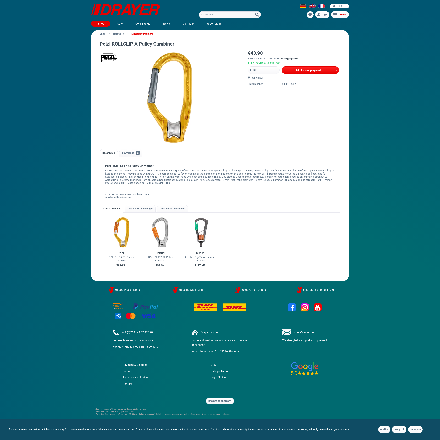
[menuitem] (230, 14)
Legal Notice (218, 377)
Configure (415, 429)
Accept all (399, 429)
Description (108, 153)
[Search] (257, 14)
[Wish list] (310, 14)
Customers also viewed (172, 208)
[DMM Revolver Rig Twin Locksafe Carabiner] (200, 232)
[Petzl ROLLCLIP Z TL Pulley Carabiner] (161, 232)
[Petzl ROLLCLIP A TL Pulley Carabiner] (121, 232)
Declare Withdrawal (220, 401)
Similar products (111, 208)
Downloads (130, 153)
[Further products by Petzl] (108, 58)
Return (127, 371)
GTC (213, 364)
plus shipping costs (289, 58)
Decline (384, 429)
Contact (127, 384)
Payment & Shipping (135, 364)
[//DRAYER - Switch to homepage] (125, 10)
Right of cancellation (135, 377)
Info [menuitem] (341, 6)
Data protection (220, 371)
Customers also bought (140, 208)
